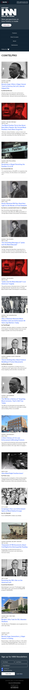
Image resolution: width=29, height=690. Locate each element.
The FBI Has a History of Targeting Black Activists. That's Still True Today (13, 401)
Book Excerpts (14, 37)
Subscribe (6, 25)
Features (14, 33)
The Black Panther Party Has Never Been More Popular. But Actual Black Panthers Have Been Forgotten (13, 127)
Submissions (14, 45)
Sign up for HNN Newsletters (14, 682)
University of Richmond (22, 2)
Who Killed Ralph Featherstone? (12, 473)
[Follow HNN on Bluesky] (8, 49)
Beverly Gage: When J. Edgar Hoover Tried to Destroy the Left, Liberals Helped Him (13, 86)
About (14, 41)
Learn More (19, 673)
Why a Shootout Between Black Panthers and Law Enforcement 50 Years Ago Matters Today (13, 321)
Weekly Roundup (8, 670)
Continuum (6, 668)
